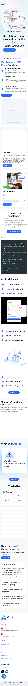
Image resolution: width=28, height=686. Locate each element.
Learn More (7, 204)
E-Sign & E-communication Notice (8, 650)
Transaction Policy (5, 644)
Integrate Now (9, 49)
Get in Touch (7, 165)
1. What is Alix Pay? (8, 564)
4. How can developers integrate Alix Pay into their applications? (12, 597)
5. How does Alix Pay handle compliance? (11, 604)
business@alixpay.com (6, 667)
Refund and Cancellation (6, 658)
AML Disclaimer (4, 655)
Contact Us (21, 49)
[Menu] (26, 4)
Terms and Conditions (6, 647)
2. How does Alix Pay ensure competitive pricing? (11, 584)
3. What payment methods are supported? (12, 590)
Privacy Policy (4, 652)
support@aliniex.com (7, 554)
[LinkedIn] (6, 671)
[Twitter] (2, 671)
